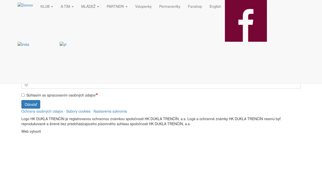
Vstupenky (143, 6)
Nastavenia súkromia (110, 111)
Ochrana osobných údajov (42, 111)
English (215, 6)
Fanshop (195, 6)
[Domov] (27, 5)
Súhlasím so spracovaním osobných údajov (61, 95)
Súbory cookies (78, 111)
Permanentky (169, 6)
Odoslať (31, 104)
